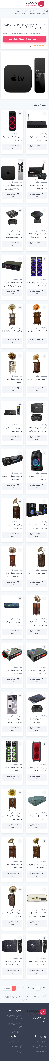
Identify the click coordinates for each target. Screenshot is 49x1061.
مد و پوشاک (41, 1041)
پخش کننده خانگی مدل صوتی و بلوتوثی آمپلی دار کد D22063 (12, 286)
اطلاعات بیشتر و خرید (35, 147)
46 (44, 988)
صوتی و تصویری (23, 11)
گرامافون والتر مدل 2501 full (37, 379)
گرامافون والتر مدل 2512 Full (37, 331)
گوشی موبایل (16, 1046)
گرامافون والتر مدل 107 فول (37, 573)
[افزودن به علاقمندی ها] (44, 113)
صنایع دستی (17, 1031)
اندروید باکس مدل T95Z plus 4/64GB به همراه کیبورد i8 (38, 237)
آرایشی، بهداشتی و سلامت (14, 1017)
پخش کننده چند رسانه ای (37, 13)
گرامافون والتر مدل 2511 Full (12, 331)
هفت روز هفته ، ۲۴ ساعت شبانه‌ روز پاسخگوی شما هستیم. (23, 998)
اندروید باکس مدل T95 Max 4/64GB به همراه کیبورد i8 (14, 237)
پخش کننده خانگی (19, 13)
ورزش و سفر (41, 1051)
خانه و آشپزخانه (37, 11)
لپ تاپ (19, 1051)
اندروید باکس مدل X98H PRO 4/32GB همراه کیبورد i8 (37, 431)
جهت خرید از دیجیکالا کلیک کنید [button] (23, 39)
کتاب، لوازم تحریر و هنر (14, 1025)
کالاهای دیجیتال (15, 1041)
